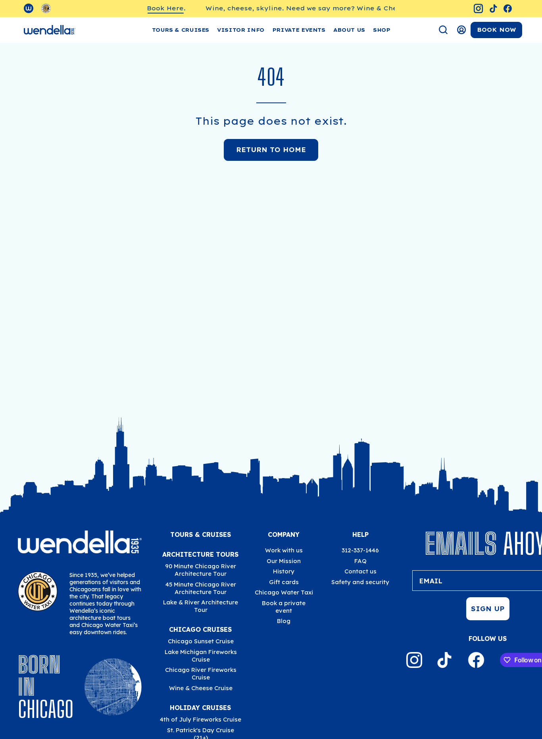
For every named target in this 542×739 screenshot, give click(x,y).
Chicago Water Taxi (284, 592)
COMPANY (284, 534)
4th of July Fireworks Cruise (200, 719)
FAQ (360, 561)
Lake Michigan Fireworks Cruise (200, 655)
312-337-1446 (360, 550)
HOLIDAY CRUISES (200, 708)
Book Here (156, 8)
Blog (283, 621)
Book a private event (284, 606)
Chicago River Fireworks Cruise (200, 673)
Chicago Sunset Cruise (200, 641)
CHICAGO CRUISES (200, 629)
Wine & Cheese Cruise (200, 688)
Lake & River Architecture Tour (200, 606)
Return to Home (271, 150)
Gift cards (284, 582)
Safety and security (360, 582)
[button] (240, 30)
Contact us (360, 571)
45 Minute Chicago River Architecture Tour (200, 588)
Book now (496, 29)
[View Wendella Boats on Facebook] (508, 8)
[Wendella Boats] (49, 30)
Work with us (284, 550)
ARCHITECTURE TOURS (200, 554)
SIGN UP (488, 609)
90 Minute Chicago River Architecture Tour (200, 569)
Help (360, 534)
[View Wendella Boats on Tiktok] (493, 8)
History (283, 571)
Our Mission (284, 561)
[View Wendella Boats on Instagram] (478, 9)
